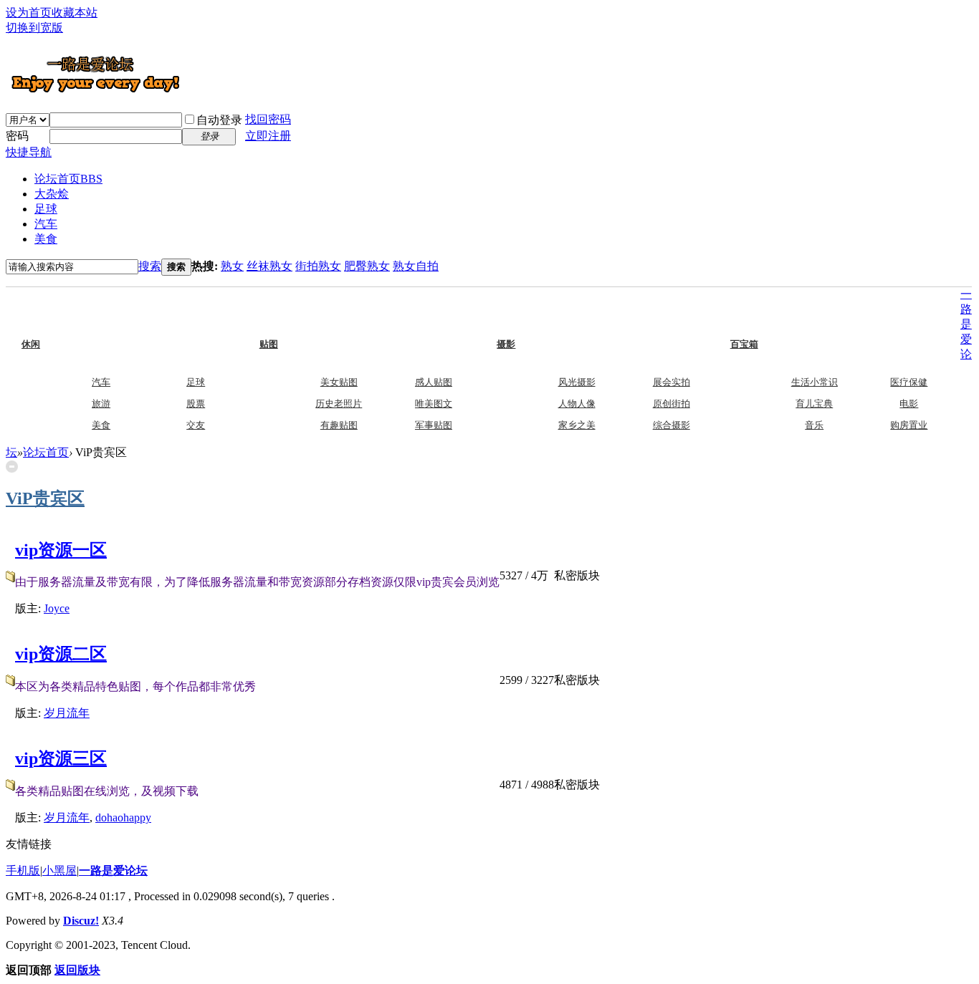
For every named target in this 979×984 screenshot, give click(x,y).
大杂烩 (51, 194)
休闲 (59, 313)
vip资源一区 (61, 550)
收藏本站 (74, 12)
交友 (195, 425)
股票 (195, 403)
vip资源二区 (61, 654)
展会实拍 (671, 382)
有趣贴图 (339, 425)
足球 (45, 209)
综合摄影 (671, 425)
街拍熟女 (318, 266)
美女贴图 (339, 382)
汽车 (45, 224)
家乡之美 (577, 425)
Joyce (57, 608)
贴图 (297, 313)
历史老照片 (338, 403)
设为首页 (29, 12)
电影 (908, 403)
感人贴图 (433, 382)
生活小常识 (814, 382)
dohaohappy (123, 817)
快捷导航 (29, 152)
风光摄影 (577, 382)
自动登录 (219, 120)
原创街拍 (671, 403)
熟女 (232, 266)
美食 (45, 239)
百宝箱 (772, 313)
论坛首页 (68, 179)
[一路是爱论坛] (95, 92)
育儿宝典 (814, 403)
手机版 (23, 870)
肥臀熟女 (367, 266)
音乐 (814, 425)
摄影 (534, 313)
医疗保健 (908, 382)
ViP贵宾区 (45, 498)
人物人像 (577, 403)
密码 (17, 136)
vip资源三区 (61, 758)
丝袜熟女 (269, 266)
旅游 (101, 403)
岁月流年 (67, 713)
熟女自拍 (416, 266)
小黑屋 (59, 870)
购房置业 (908, 425)
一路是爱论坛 (113, 870)
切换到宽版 (34, 27)
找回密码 (268, 119)
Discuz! (81, 921)
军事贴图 (433, 425)
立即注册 (268, 136)
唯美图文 (433, 403)
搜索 (149, 266)
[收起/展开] (12, 466)
